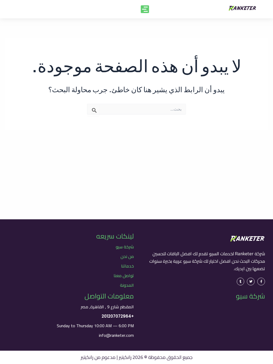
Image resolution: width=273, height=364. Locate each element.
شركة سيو (125, 247)
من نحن (127, 256)
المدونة (127, 285)
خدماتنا (127, 266)
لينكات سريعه (115, 236)
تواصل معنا (124, 276)
